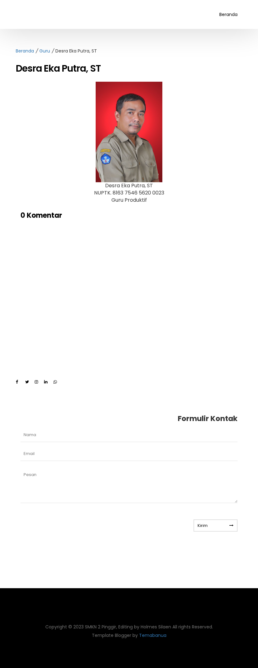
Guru (44, 51)
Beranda (228, 14)
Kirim (203, 525)
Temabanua (152, 635)
